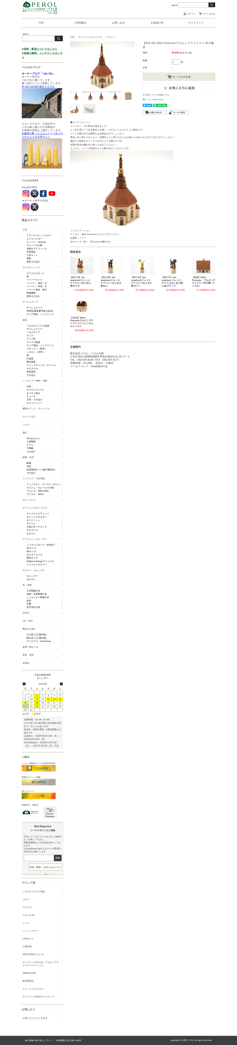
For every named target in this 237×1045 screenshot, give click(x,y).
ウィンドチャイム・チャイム (41, 365)
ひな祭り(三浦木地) (36, 634)
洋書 (29, 603)
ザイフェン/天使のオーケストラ (39, 996)
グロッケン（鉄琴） (37, 348)
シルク (26, 424)
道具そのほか (33, 261)
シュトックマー (30, 930)
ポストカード (29, 500)
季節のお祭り (29, 629)
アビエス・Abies (35, 494)
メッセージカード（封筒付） (41, 545)
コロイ (26, 899)
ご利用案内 (79, 22)
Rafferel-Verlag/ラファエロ (40, 561)
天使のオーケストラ (37, 526)
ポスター (31, 579)
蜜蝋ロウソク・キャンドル (36, 408)
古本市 (26, 613)
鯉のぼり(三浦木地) (36, 638)
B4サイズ (31, 551)
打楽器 (30, 358)
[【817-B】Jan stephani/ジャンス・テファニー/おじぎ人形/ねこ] (112, 265)
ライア (30, 335)
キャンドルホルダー (37, 517)
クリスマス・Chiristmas (39, 641)
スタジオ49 (28, 915)
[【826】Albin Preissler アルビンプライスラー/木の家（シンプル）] (203, 265)
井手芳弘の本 (33, 607)
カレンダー (32, 576)
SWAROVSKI (29, 973)
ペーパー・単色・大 (37, 283)
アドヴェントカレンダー (35, 539)
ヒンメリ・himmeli (36, 242)
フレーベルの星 (34, 245)
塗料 (29, 258)
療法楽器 (31, 362)
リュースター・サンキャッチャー (43, 484)
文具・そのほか (34, 399)
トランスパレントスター (39, 235)
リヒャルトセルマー (37, 564)
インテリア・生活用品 (34, 478)
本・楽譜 (27, 585)
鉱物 (29, 463)
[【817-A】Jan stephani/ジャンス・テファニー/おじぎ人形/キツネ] (81, 265)
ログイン (191, 14)
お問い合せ (118, 22)
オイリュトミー (34, 403)
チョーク (31, 396)
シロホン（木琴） (36, 352)
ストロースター (34, 238)
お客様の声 (157, 22)
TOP (41, 22)
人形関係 (31, 441)
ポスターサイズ (34, 554)
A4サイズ (31, 548)
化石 (29, 466)
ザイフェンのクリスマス (91, 37)
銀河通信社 (28, 981)
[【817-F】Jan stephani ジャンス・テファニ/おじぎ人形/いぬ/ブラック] (173, 265)
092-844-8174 (111, 359)
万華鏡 (30, 448)
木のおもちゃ (33, 438)
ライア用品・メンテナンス (40, 314)
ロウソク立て (29, 416)
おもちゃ (31, 533)
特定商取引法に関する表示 (68, 1040)
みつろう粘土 (33, 393)
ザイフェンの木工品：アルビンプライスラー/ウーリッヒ (41, 964)
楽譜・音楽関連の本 (37, 594)
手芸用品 (31, 251)
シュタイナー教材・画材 (35, 380)
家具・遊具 (28, 655)
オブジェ (110, 37)
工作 (25, 229)
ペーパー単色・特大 (37, 289)
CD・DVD (28, 621)
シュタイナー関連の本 (38, 597)
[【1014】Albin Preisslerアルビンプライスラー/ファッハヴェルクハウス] (81, 306)
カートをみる (209, 14)
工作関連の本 (33, 590)
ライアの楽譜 (33, 342)
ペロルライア (33, 332)
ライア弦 (31, 338)
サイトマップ (196, 22)
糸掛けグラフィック (37, 248)
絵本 (29, 600)
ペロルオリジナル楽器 (38, 325)
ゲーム (30, 445)
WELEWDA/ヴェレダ (33, 954)
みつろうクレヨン (36, 389)
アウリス (27, 907)
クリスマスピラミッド (38, 513)
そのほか (31, 375)
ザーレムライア (30, 302)
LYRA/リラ (28, 938)
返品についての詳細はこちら (157, 95)
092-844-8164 (86, 359)
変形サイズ (32, 558)
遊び (25, 432)
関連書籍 (31, 293)
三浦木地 (27, 946)
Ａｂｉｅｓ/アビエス (33, 988)
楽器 (25, 320)
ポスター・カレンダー (34, 570)
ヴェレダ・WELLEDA (38, 491)
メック (26, 923)
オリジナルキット (36, 273)
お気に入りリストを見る (35, 1018)
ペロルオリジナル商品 (34, 891)
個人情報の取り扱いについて (38, 1040)
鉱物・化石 (28, 457)
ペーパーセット (34, 279)
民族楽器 (31, 371)
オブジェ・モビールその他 (40, 487)
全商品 (26, 663)
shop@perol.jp (99, 366)
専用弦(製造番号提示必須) (40, 311)
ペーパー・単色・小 (37, 286)
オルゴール (32, 368)
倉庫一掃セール (30, 647)
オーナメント (33, 520)
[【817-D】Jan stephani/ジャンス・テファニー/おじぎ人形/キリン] (142, 265)
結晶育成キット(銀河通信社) (41, 469)
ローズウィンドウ (32, 267)
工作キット (32, 255)
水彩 (29, 386)
